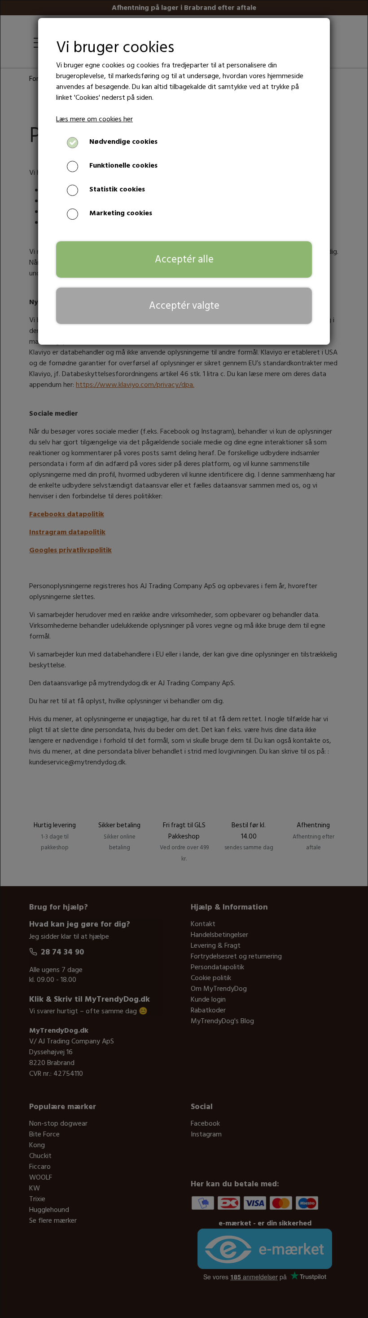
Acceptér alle (184, 259)
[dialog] (184, 659)
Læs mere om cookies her (94, 119)
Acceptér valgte (184, 305)
